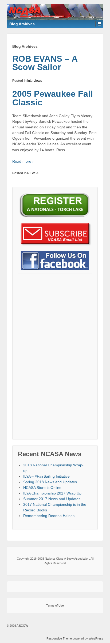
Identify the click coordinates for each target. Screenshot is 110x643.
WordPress (96, 638)
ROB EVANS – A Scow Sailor (44, 63)
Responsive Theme (59, 638)
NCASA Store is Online (42, 487)
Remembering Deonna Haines (48, 516)
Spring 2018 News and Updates (50, 482)
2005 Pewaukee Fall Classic (52, 98)
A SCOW (22, 625)
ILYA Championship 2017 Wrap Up (52, 493)
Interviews (34, 81)
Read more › (23, 161)
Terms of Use (55, 605)
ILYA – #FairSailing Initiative (46, 476)
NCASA (32, 173)
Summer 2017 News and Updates (51, 499)
